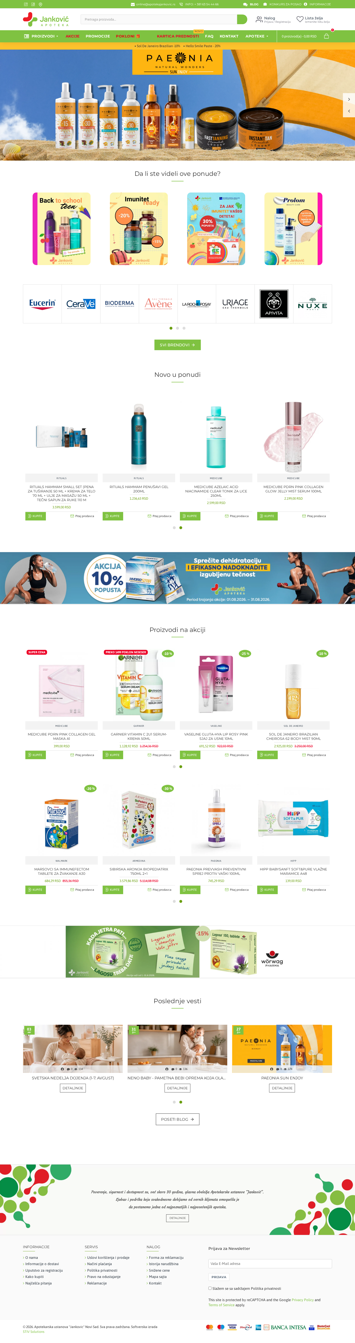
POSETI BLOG (174, 1119)
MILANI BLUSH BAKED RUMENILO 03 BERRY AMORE (216, 736)
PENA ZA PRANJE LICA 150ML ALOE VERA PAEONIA (216, 489)
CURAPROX (235, 322)
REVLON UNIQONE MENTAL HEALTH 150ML (139, 736)
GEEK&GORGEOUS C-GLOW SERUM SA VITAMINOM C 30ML (61, 489)
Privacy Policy (303, 1300)
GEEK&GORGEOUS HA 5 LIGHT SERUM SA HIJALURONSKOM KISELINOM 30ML (139, 489)
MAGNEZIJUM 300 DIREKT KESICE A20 (216, 869)
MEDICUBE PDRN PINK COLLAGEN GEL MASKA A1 (293, 736)
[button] (171, 328)
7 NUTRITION (139, 861)
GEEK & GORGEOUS (61, 478)
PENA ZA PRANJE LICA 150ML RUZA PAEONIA (293, 489)
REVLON (139, 726)
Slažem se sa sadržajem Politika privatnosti (247, 1288)
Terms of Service (221, 1305)
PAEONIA (274, 322)
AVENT (158, 322)
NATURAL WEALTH (313, 322)
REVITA (61, 861)
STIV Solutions (33, 1332)
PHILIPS (61, 726)
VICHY (81, 322)
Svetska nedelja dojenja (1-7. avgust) (282, 1078)
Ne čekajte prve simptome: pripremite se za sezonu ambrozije (73, 1078)
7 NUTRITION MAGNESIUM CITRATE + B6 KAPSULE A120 (138, 871)
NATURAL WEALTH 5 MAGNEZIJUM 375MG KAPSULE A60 (293, 871)
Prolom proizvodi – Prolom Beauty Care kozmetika (177, 1078)
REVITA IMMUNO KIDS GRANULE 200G (62, 869)
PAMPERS (120, 322)
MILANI (216, 726)
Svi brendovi (174, 345)
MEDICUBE (293, 726)
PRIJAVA (219, 1277)
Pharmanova (216, 861)
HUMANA (197, 322)
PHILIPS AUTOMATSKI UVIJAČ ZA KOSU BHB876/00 (61, 736)
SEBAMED (42, 322)
